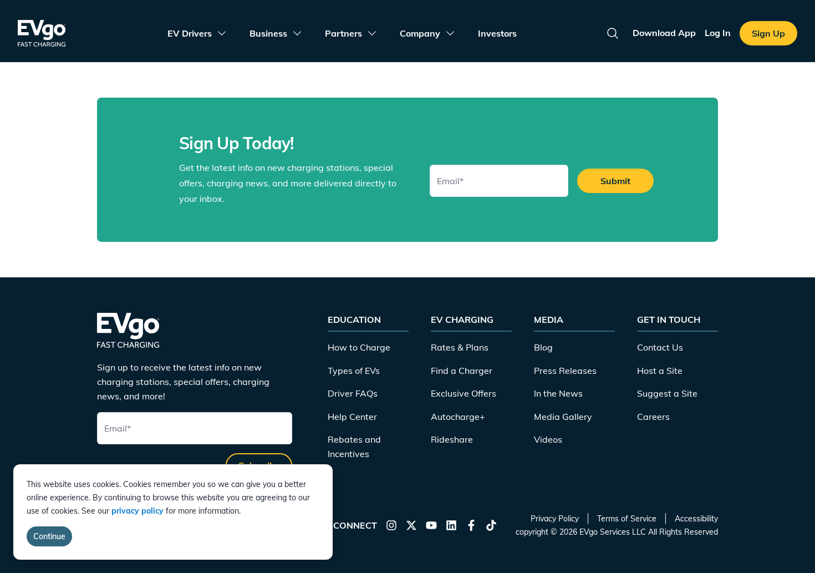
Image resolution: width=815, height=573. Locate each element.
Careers (653, 416)
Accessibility (696, 519)
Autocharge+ (458, 416)
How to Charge (359, 347)
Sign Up (768, 33)
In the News (558, 393)
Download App (664, 32)
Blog (543, 347)
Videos (548, 439)
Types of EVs (354, 370)
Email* (450, 180)
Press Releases (565, 370)
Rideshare (452, 439)
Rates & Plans (459, 347)
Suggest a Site (667, 393)
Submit (615, 180)
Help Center (352, 416)
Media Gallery (563, 416)
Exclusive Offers (463, 393)
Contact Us (660, 347)
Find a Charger (461, 370)
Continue (49, 536)
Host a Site (659, 370)
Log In (718, 32)
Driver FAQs (353, 393)
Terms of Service (626, 519)
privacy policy (137, 511)
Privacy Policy (555, 519)
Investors (497, 33)
